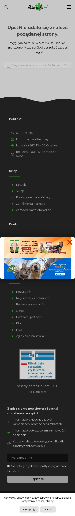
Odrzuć (48, 509)
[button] (69, 242)
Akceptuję (29, 509)
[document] (37, 258)
